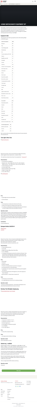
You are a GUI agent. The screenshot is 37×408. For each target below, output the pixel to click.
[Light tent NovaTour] (14, 145)
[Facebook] (20, 386)
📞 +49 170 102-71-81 (18, 382)
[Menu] (35, 1)
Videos (2, 394)
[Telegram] (16, 386)
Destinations (9, 389)
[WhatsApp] (18, 386)
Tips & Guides (6, 4)
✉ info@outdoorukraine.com (19, 384)
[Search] (33, 1)
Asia (8, 396)
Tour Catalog (28, 381)
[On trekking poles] (18, 183)
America (8, 394)
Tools (2, 396)
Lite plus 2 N (24, 157)
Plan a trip (18, 370)
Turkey (8, 392)
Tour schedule (28, 382)
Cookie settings (18, 404)
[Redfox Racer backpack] (14, 233)
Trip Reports (28, 384)
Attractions (2, 392)
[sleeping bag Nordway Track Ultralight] (14, 300)
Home (2, 4)
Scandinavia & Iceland (10, 397)
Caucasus (8, 399)
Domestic (8, 391)
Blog (1, 389)
